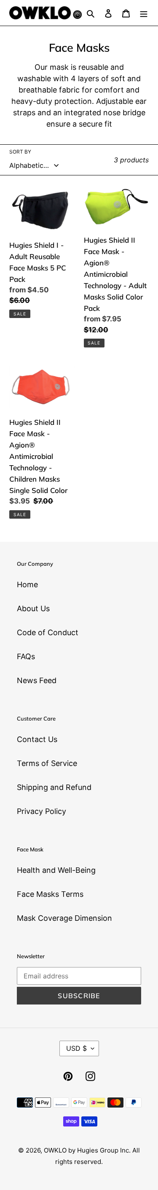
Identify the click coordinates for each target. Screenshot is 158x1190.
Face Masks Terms (50, 894)
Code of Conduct (47, 632)
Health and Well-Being (56, 870)
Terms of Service (47, 763)
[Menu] (144, 13)
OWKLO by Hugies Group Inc (86, 1150)
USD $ (76, 1048)
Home (27, 584)
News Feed (36, 680)
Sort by (20, 151)
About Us (33, 608)
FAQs (26, 656)
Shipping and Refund (54, 787)
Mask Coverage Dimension (64, 918)
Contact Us (37, 739)
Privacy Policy (41, 811)
